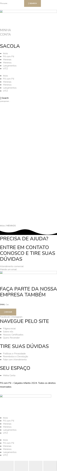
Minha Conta (5, 32)
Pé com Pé (8, 56)
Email (2, 305)
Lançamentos (10, 65)
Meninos (7, 62)
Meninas (7, 59)
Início (2, 225)
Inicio (5, 53)
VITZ (5, 68)
